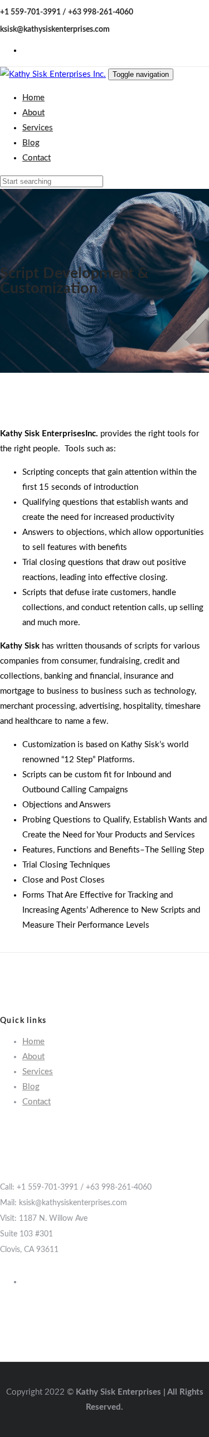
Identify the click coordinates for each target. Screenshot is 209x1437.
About (33, 1057)
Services (37, 1072)
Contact (36, 1102)
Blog (31, 1087)
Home (33, 1041)
